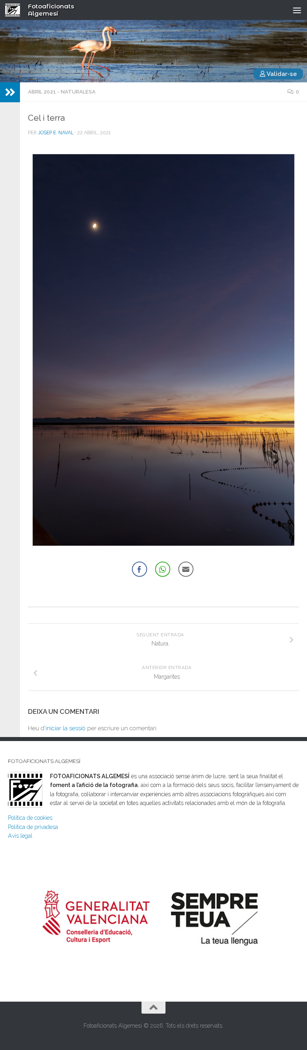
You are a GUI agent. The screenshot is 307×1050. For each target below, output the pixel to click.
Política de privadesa (33, 827)
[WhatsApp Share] (162, 569)
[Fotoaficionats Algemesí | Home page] (15, 10)
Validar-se (281, 74)
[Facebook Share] (139, 569)
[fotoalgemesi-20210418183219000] (163, 350)
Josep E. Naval (56, 132)
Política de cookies (30, 818)
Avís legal (20, 836)
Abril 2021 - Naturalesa (62, 92)
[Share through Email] (185, 569)
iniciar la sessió (66, 728)
